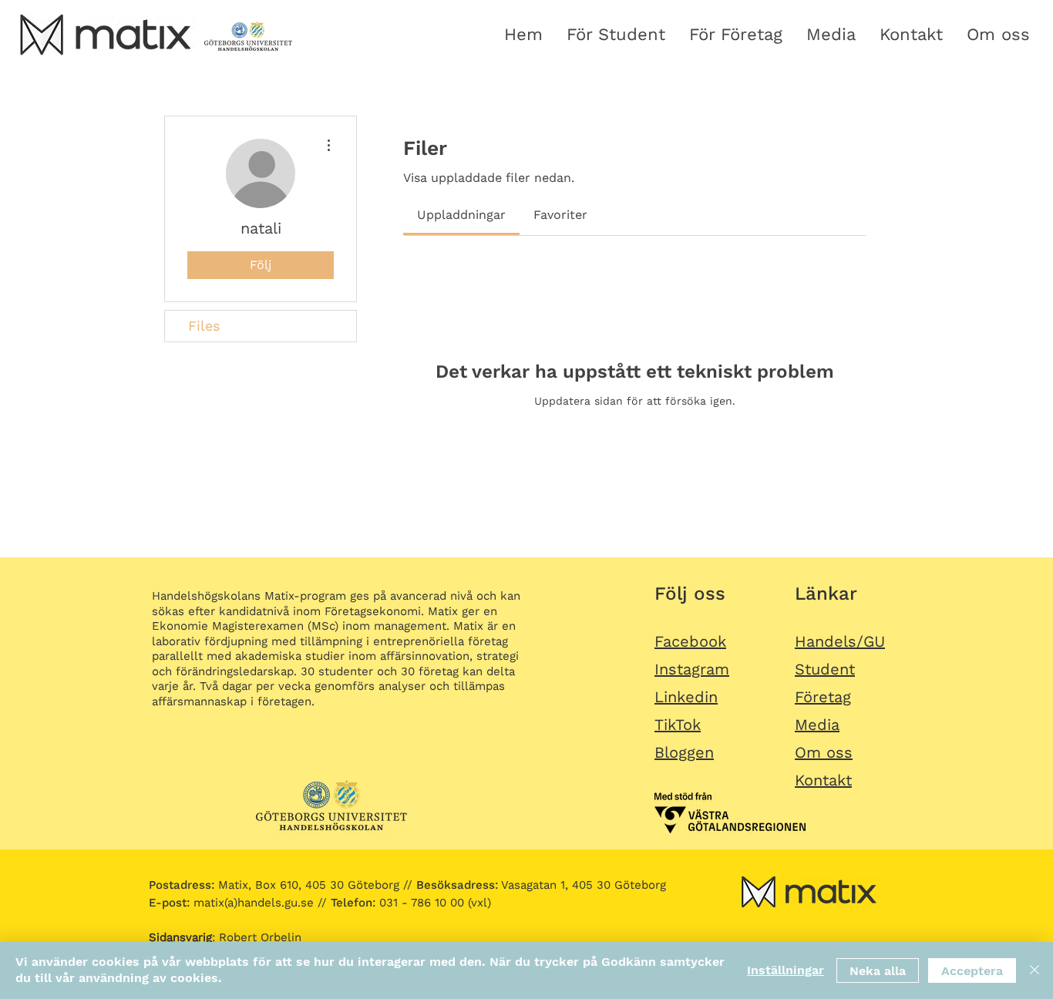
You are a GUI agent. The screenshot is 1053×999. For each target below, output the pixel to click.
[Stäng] (1034, 970)
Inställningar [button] (785, 970)
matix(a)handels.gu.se (231, 903)
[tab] (461, 215)
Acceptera (972, 971)
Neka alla (877, 971)
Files (204, 326)
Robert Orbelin (260, 937)
